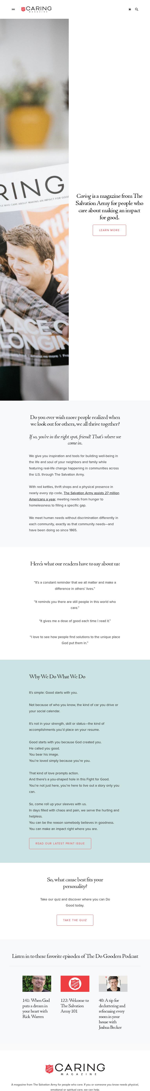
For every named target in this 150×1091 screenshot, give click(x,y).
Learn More (109, 230)
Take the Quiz (75, 920)
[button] (13, 9)
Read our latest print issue (60, 843)
